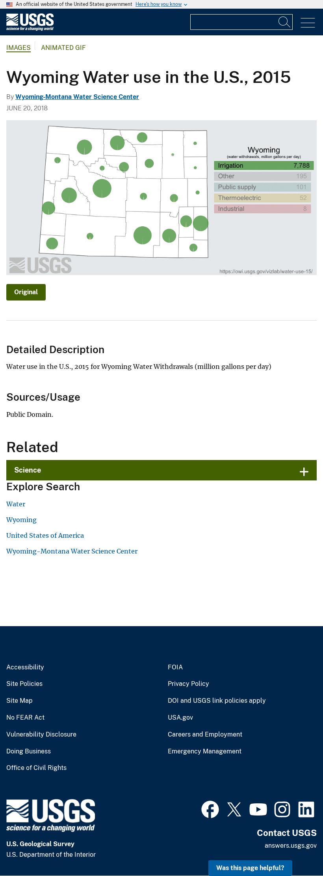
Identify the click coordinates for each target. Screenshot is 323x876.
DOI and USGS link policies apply (217, 700)
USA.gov (180, 717)
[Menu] (308, 23)
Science (27, 470)
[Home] (30, 29)
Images (18, 47)
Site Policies (24, 683)
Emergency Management (204, 751)
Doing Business (28, 751)
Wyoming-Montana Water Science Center (77, 97)
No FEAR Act (25, 717)
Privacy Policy (188, 683)
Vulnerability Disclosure (41, 734)
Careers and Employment (205, 734)
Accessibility (25, 667)
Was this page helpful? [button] (250, 868)
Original (26, 292)
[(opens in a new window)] (210, 808)
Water (15, 504)
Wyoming (21, 520)
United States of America (45, 535)
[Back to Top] (294, 847)
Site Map (19, 700)
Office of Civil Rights (36, 768)
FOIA (175, 667)
